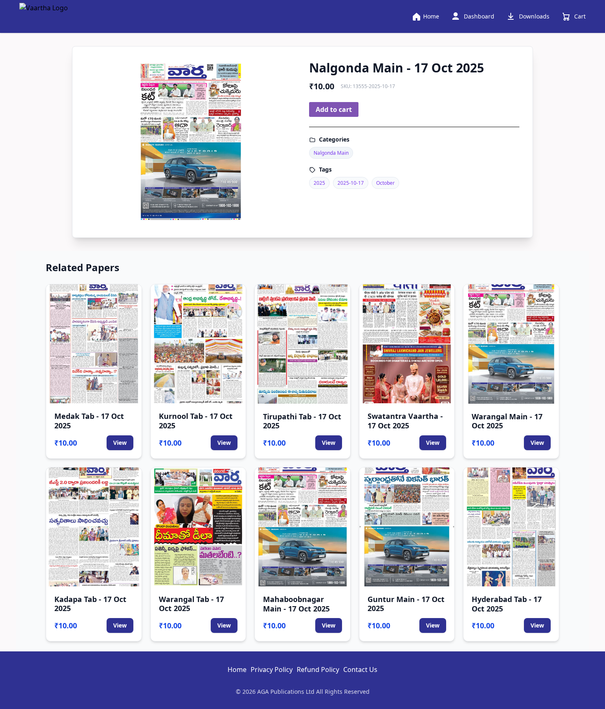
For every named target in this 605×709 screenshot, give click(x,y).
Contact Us (360, 669)
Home (237, 669)
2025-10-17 (350, 182)
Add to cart (334, 109)
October (385, 182)
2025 (319, 182)
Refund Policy (318, 669)
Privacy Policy (272, 669)
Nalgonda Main (331, 152)
